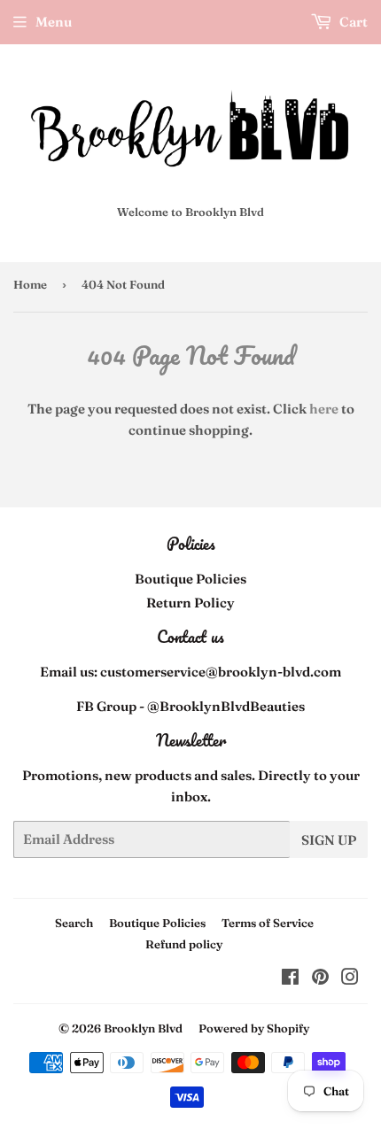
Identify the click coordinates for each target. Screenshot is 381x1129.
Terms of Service (268, 923)
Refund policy (183, 944)
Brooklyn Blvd (143, 1028)
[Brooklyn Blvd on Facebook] (290, 978)
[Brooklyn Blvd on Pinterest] (320, 978)
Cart (352, 21)
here (323, 408)
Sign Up (328, 839)
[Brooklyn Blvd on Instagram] (350, 978)
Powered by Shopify (253, 1028)
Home (30, 284)
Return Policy (190, 602)
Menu (53, 21)
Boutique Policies (190, 578)
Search (74, 923)
